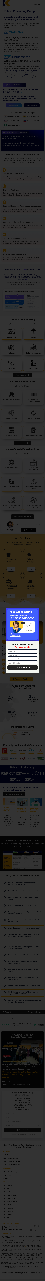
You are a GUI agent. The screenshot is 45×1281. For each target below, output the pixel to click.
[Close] (41, 610)
